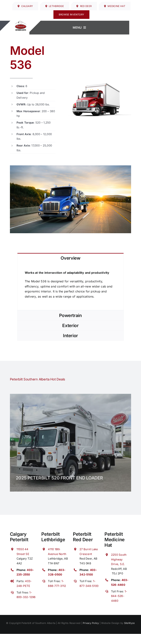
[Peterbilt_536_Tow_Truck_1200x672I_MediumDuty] (70, 167)
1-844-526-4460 (119, 596)
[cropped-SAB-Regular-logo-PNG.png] (21, 22)
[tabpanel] (70, 286)
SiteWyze (129, 623)
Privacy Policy (91, 623)
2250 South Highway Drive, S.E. (118, 559)
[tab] (70, 258)
